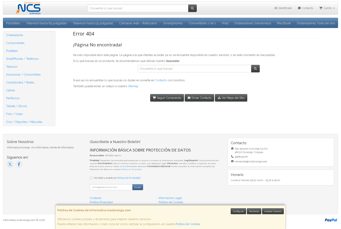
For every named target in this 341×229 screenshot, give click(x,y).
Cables (10, 90)
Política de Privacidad (131, 169)
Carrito (328, 8)
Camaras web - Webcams (138, 23)
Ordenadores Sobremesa (252, 23)
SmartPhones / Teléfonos (22, 58)
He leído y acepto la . (117, 177)
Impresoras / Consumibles (23, 74)
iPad (225, 23)
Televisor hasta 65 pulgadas (46, 23)
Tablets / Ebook (16, 106)
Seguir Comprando (168, 97)
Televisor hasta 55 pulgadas (93, 23)
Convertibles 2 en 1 (202, 23)
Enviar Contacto (201, 97)
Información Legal (170, 198)
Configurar (238, 211)
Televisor (12, 66)
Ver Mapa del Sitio (233, 97)
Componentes (15, 43)
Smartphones (173, 23)
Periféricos (13, 98)
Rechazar (254, 211)
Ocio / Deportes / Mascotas (24, 121)
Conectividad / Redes (20, 82)
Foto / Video (14, 114)
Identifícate (284, 8)
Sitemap (133, 86)
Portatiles (13, 23)
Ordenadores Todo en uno (316, 23)
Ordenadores (14, 35)
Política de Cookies (188, 224)
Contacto (307, 8)
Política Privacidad (101, 202)
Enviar (137, 187)
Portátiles (12, 50)
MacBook (284, 23)
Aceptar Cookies (273, 211)
